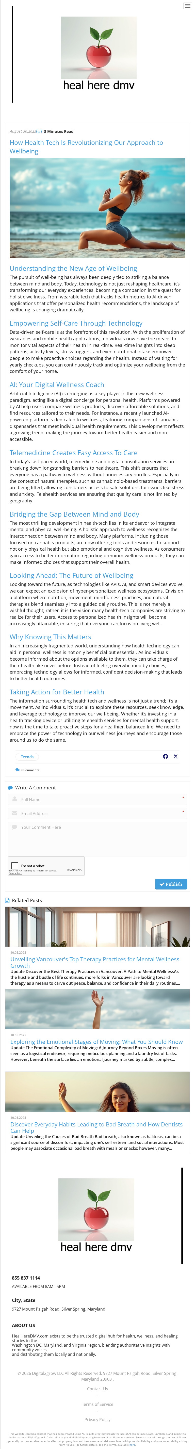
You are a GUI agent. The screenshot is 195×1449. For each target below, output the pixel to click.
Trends (27, 756)
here (132, 1444)
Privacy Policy (97, 1419)
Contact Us (97, 1389)
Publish (173, 884)
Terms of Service (97, 1404)
